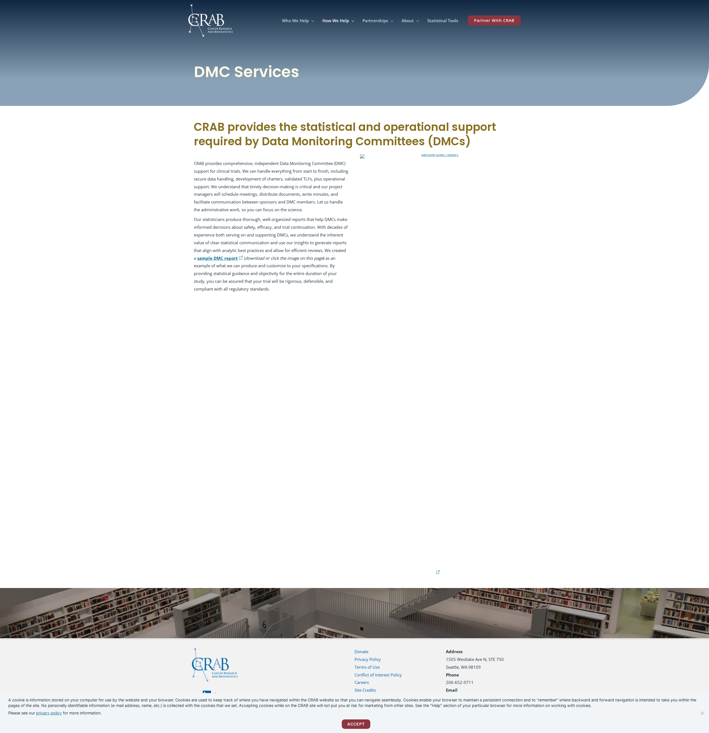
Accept (356, 724)
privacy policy (49, 713)
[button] (311, 20)
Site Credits (365, 690)
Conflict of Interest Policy (378, 675)
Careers (361, 682)
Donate (361, 651)
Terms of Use (367, 667)
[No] (702, 713)
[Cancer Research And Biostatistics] (210, 20)
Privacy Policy (367, 659)
